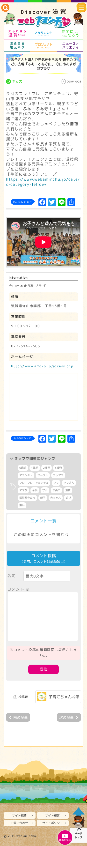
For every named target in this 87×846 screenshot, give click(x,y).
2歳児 (46, 468)
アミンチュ (26, 475)
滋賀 (68, 490)
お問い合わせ (19, 823)
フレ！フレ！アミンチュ (34, 483)
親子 (42, 498)
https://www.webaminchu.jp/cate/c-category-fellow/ (43, 182)
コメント (18, 589)
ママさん (69, 483)
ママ (56, 483)
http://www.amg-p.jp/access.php (42, 366)
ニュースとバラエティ (70, 45)
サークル (42, 475)
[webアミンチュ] (43, 19)
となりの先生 (43, 33)
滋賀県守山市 (27, 498)
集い (22, 505)
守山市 (56, 490)
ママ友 (23, 490)
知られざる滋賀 (17, 33)
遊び (68, 498)
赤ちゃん (55, 498)
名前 (11, 575)
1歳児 (34, 468)
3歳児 (58, 468)
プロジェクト (43, 45)
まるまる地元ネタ (17, 45)
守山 (45, 490)
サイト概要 (19, 815)
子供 (34, 490)
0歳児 (22, 468)
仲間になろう (70, 33)
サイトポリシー (52, 823)
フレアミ (58, 475)
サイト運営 (52, 815)
